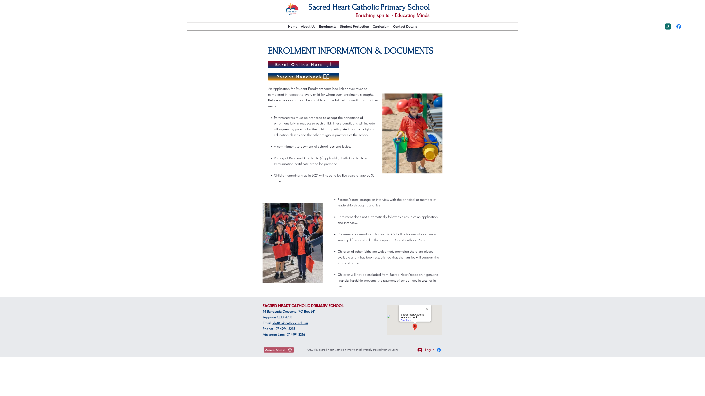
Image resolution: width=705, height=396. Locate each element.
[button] (308, 26)
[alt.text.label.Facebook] (679, 26)
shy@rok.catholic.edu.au (290, 323)
